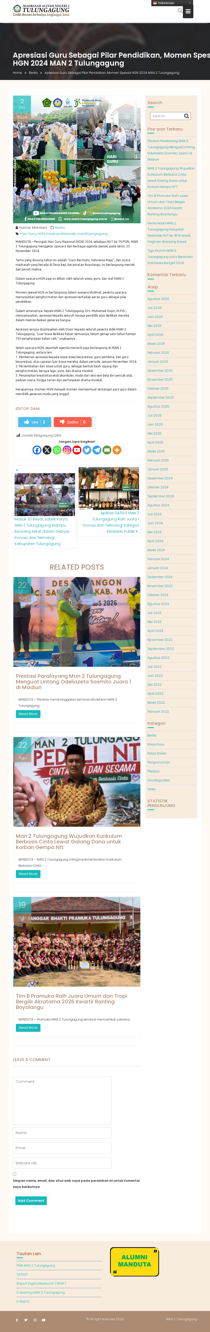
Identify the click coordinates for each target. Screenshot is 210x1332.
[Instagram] (66, 450)
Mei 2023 (154, 622)
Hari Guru (28, 233)
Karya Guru (156, 744)
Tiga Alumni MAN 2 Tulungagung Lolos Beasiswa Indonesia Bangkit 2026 (170, 256)
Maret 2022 (156, 702)
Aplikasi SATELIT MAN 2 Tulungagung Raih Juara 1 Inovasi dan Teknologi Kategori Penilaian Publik (111, 522)
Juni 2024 (155, 523)
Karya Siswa (157, 753)
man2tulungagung (92, 233)
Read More (28, 713)
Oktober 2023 (158, 595)
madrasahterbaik (60, 233)
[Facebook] (37, 450)
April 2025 (155, 442)
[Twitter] (86, 450)
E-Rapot (23, 1301)
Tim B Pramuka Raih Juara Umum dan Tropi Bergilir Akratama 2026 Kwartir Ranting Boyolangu (71, 1001)
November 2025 (160, 379)
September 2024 (161, 496)
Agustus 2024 (158, 505)
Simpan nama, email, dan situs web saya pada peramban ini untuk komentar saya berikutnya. (76, 1183)
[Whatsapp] (56, 450)
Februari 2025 (158, 460)
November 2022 (160, 640)
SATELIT (22, 1274)
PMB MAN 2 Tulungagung (36, 1265)
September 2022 (161, 649)
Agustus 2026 (158, 299)
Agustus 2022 (158, 657)
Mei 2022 (155, 684)
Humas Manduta (33, 227)
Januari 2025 (158, 469)
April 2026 (155, 334)
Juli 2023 (154, 613)
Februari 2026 (158, 352)
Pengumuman (159, 762)
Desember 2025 (160, 370)
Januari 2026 (158, 361)
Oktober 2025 (158, 388)
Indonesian (165, 3)
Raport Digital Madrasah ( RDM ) (41, 1283)
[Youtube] (76, 450)
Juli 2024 (155, 514)
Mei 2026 (155, 326)
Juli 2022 (155, 666)
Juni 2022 (155, 675)
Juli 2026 (155, 308)
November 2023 (160, 586)
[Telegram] (96, 450)
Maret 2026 (156, 343)
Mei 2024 (155, 532)
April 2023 (155, 631)
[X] (47, 450)
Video (152, 789)
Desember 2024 (160, 478)
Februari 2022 (158, 711)
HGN (41, 233)
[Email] (106, 450)
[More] (116, 450)
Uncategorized (159, 780)
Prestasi (154, 771)
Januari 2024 (158, 568)
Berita (60, 227)
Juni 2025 (155, 424)
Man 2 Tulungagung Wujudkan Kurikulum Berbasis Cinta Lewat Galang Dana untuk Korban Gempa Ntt (69, 841)
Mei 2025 (155, 433)
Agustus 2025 (158, 406)
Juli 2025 (155, 415)
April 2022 (155, 693)
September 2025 (161, 397)
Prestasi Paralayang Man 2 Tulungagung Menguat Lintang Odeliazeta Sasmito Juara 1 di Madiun (73, 681)
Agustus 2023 (158, 604)
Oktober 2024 (158, 487)
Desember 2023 (160, 577)
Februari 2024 (158, 559)
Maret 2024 (156, 550)
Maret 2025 (156, 451)
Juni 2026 (155, 317)
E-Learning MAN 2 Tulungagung (41, 1292)
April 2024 (155, 541)
